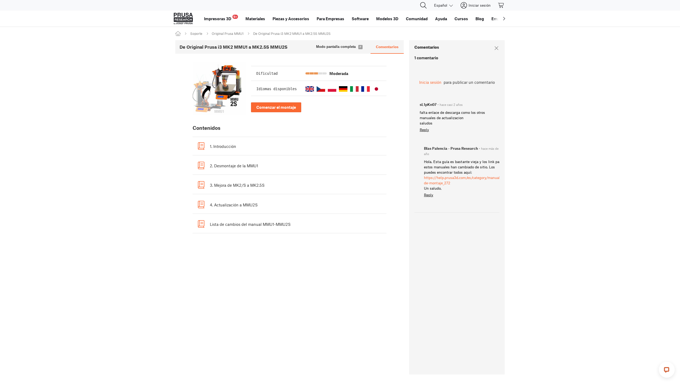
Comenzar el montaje (276, 107)
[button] (309, 89)
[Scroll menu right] (504, 19)
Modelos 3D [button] (387, 18)
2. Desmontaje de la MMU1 (234, 165)
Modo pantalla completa (336, 47)
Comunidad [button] (417, 18)
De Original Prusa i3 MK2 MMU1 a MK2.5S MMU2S (292, 33)
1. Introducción (223, 146)
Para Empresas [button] (330, 18)
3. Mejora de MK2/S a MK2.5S (237, 185)
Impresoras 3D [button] (220, 18)
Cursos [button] (461, 18)
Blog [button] (479, 18)
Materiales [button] (255, 18)
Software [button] (360, 18)
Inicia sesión (430, 82)
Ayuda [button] (441, 18)
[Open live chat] (667, 370)
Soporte (196, 33)
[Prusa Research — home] (183, 18)
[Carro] (501, 5)
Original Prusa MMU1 (228, 33)
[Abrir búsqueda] (423, 5)
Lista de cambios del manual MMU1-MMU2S (250, 224)
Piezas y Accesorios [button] (291, 18)
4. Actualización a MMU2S (234, 204)
